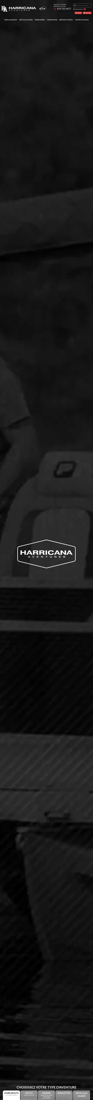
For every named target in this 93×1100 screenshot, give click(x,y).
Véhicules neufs (10, 20)
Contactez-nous (82, 20)
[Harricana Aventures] (24, 9)
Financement (40, 20)
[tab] (11, 1095)
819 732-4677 (64, 8)
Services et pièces (66, 20)
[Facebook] (85, 9)
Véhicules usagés (26, 20)
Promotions (52, 20)
